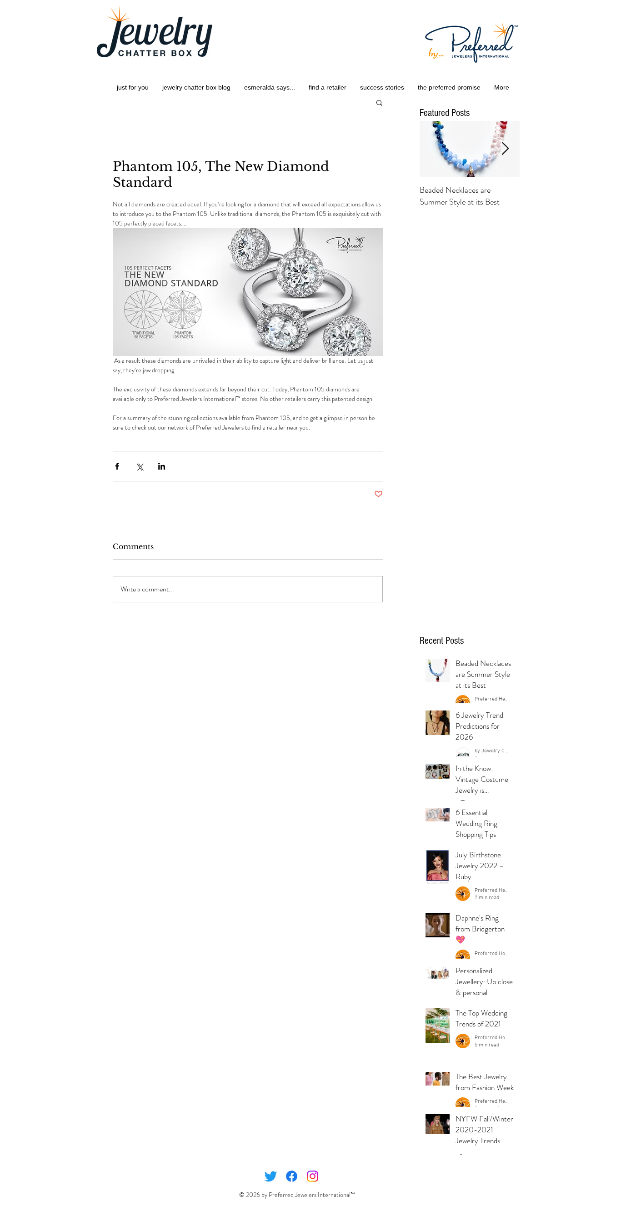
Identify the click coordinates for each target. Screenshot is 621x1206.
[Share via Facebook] (117, 466)
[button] (379, 102)
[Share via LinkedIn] (161, 466)
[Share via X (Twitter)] (139, 466)
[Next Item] (505, 149)
